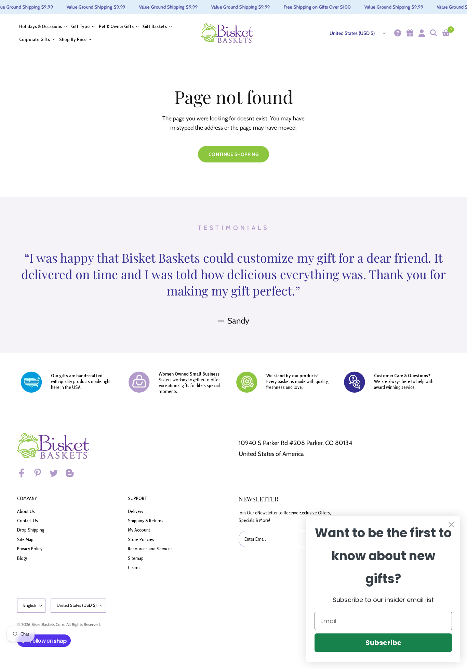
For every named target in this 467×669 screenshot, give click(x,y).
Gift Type (80, 26)
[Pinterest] (40, 473)
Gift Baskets (155, 26)
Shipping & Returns (145, 520)
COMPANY (27, 498)
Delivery (135, 511)
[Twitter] (56, 473)
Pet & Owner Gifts (116, 26)
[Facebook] (24, 473)
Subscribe (383, 642)
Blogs (22, 558)
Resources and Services (150, 549)
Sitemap (136, 558)
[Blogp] (72, 473)
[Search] (433, 33)
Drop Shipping (30, 530)
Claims (134, 567)
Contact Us (27, 520)
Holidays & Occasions (40, 26)
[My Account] (421, 33)
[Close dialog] (451, 525)
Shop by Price (72, 39)
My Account (139, 530)
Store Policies (141, 539)
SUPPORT (137, 498)
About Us (26, 511)
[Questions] (397, 33)
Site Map (25, 539)
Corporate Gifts (34, 39)
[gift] (409, 33)
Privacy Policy (29, 549)
